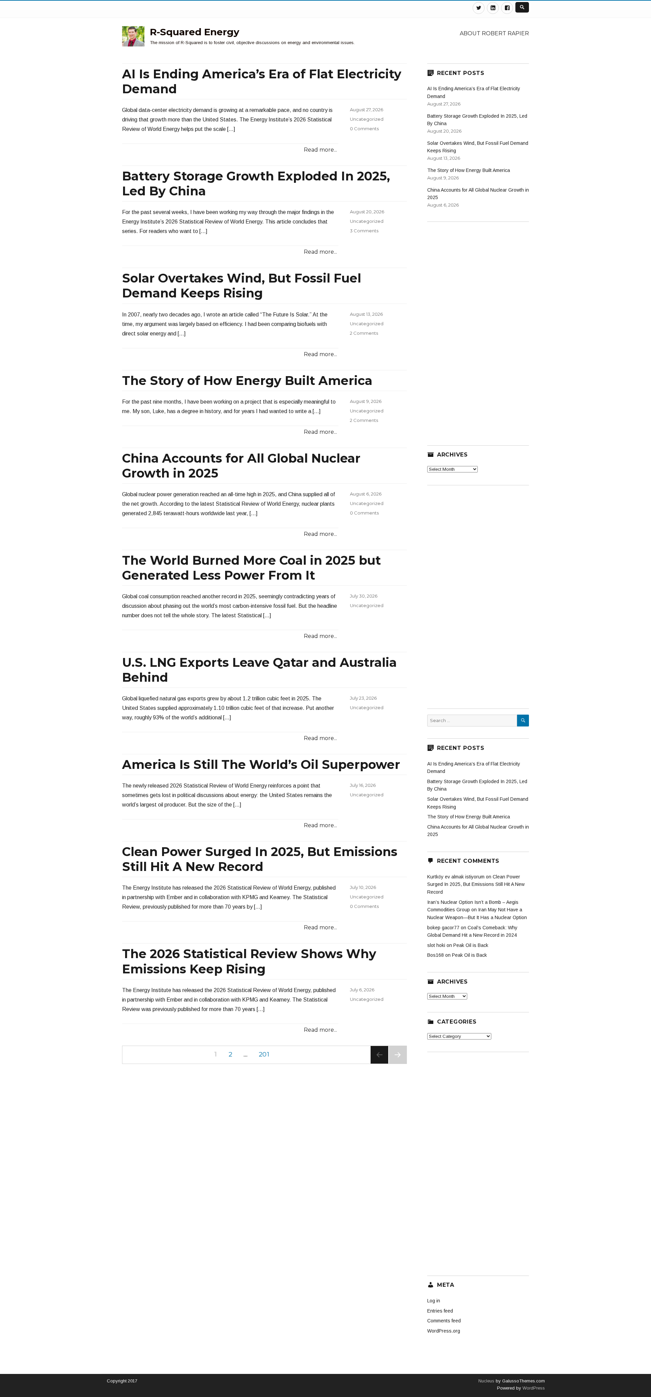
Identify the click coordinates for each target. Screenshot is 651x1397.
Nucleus (486, 1380)
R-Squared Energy (194, 32)
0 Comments (364, 128)
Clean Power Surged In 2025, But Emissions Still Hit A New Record (259, 859)
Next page (398, 1063)
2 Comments (364, 333)
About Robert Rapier (494, 33)
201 (266, 1054)
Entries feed (440, 1311)
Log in (433, 1300)
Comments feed (444, 1320)
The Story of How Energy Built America (247, 380)
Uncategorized (366, 119)
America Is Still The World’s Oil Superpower (261, 764)
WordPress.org (443, 1331)
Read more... (320, 150)
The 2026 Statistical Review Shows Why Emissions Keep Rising (249, 961)
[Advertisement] (478, 329)
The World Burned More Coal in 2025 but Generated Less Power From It (251, 568)
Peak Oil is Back (470, 945)
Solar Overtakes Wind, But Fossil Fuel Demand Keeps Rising (241, 285)
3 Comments (364, 230)
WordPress (533, 1388)
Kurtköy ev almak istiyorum (456, 876)
